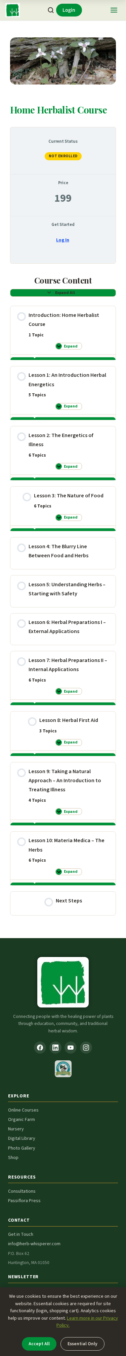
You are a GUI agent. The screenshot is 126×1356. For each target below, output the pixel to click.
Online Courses (23, 1110)
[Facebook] (40, 1047)
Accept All (39, 1344)
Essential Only (82, 1344)
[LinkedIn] (55, 1047)
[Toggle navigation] (114, 10)
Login (68, 10)
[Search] (50, 10)
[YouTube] (71, 1047)
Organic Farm (21, 1119)
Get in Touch (20, 1234)
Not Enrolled (63, 156)
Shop (13, 1157)
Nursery (16, 1129)
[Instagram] (86, 1047)
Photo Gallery (21, 1148)
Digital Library (21, 1138)
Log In (62, 240)
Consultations (22, 1191)
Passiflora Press (24, 1200)
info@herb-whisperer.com (34, 1244)
